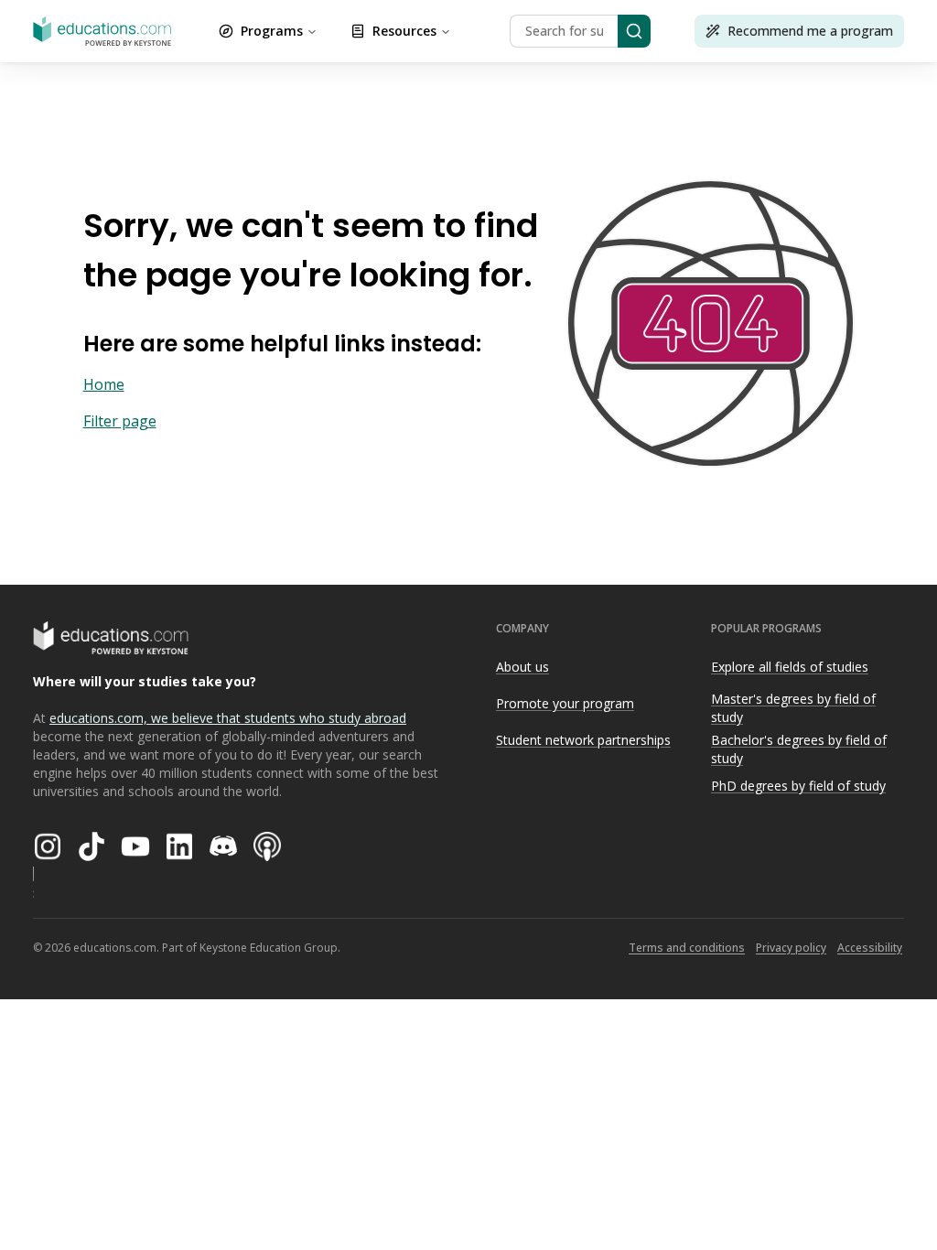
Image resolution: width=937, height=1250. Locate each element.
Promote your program (565, 703)
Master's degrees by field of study (793, 708)
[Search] (634, 31)
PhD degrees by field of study (798, 785)
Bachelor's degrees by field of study (799, 749)
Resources (404, 30)
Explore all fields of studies (789, 666)
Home (103, 384)
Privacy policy (791, 947)
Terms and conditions (687, 947)
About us (522, 666)
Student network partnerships (583, 740)
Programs (272, 30)
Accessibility (869, 947)
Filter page (119, 421)
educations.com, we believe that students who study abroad (227, 718)
